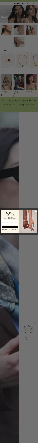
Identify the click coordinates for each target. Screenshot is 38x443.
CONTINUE (10, 227)
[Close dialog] (36, 211)
